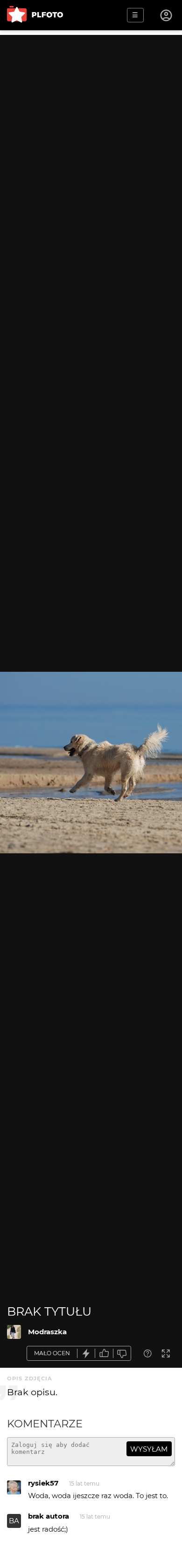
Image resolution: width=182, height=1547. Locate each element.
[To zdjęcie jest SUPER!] (86, 1353)
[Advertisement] (91, 125)
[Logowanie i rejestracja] (166, 15)
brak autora (48, 1516)
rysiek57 (43, 1483)
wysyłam (149, 1449)
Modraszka (47, 1331)
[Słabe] (122, 1353)
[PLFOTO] (35, 15)
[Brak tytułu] (14, 1332)
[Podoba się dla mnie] (104, 1353)
